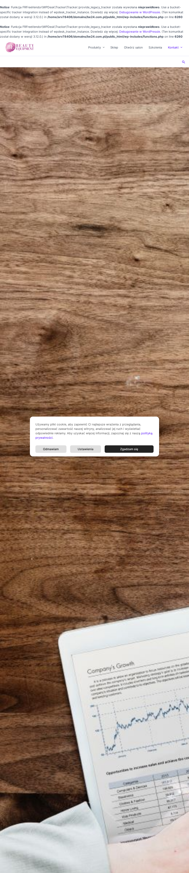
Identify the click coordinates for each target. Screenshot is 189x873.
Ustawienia (85, 449)
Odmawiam (51, 449)
